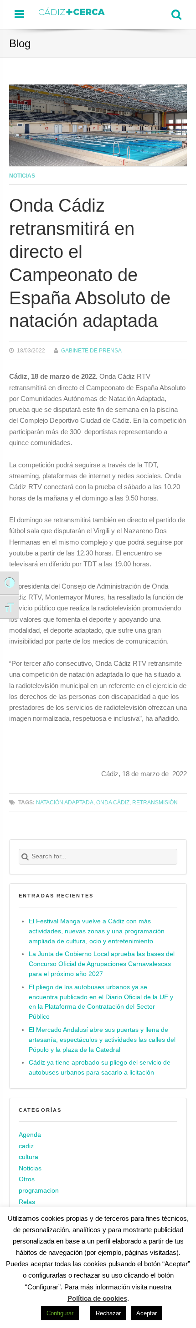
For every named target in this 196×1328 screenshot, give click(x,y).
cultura (28, 1157)
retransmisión (155, 802)
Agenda (30, 1134)
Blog (20, 43)
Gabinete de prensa (91, 350)
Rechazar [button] (108, 1313)
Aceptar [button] (146, 1313)
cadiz (26, 1146)
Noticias (22, 175)
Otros (27, 1179)
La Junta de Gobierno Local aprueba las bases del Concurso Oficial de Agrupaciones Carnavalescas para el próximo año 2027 (102, 964)
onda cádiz (112, 802)
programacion (39, 1190)
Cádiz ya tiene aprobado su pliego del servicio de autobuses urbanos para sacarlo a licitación (99, 1067)
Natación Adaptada (64, 802)
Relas (27, 1202)
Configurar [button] (59, 1313)
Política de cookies (97, 1298)
